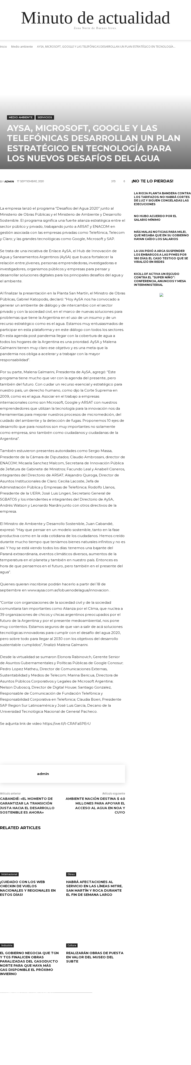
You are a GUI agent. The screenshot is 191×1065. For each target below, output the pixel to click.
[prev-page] (133, 291)
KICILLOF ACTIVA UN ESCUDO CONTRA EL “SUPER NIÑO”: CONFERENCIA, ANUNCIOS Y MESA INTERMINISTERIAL (160, 279)
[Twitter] (48, 194)
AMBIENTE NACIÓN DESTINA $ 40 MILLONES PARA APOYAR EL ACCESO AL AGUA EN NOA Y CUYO (95, 805)
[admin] (18, 774)
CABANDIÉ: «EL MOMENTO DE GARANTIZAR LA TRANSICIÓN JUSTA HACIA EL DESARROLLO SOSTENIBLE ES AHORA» (27, 805)
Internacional (9, 874)
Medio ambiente (21, 117)
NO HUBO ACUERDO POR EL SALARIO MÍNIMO (155, 217)
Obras (71, 874)
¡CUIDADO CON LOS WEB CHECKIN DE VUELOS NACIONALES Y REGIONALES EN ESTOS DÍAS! (28, 888)
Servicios (45, 117)
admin (9, 181)
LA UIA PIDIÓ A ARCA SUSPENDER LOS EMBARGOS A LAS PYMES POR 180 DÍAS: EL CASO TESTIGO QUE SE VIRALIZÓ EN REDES (161, 256)
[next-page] (135, 291)
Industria (6, 945)
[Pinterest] (62, 194)
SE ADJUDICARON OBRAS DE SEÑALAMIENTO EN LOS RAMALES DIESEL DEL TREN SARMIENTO (94, 1051)
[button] (176, 41)
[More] (90, 194)
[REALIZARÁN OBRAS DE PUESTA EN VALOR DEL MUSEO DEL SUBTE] (95, 926)
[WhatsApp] (76, 194)
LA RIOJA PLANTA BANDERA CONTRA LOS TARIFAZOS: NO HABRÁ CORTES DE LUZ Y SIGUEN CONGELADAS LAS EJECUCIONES (162, 198)
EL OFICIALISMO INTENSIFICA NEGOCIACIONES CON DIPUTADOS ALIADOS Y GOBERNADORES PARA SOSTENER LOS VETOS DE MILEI (97, 1032)
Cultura (72, 945)
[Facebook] (34, 194)
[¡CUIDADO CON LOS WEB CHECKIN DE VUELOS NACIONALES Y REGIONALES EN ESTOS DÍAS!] (29, 856)
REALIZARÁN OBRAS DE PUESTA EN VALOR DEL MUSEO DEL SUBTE (94, 957)
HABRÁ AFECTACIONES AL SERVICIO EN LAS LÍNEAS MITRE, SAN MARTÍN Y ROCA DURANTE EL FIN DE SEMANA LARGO (94, 888)
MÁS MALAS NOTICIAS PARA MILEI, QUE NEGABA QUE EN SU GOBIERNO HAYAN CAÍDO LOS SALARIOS (161, 235)
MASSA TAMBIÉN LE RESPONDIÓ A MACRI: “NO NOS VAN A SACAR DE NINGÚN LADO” (95, 1015)
